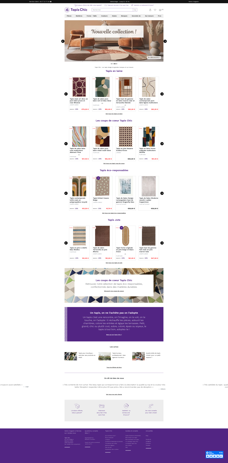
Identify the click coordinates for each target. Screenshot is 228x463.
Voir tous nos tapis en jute (114, 262)
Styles (114, 16)
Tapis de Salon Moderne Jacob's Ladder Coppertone (148, 200)
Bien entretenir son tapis (132, 439)
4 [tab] (116, 63)
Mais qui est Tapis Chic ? (114, 334)
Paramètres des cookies (111, 449)
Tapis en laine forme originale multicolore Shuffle (147, 150)
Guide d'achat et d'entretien (133, 435)
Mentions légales (109, 445)
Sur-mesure (149, 16)
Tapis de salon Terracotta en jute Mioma (100, 250)
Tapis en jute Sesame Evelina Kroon (124, 149)
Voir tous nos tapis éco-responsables (114, 213)
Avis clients (128, 445)
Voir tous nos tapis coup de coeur (114, 163)
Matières (79, 16)
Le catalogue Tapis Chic (131, 441)
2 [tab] (113, 63)
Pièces (69, 16)
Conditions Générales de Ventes (114, 441)
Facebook (148, 439)
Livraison (107, 439)
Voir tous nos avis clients (114, 394)
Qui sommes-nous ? (110, 435)
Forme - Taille (92, 16)
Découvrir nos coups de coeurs (114, 291)
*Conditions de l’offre (111, 443)
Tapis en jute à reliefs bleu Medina (78, 249)
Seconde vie (136, 16)
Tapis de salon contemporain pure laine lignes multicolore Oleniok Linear (148, 102)
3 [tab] (114, 63)
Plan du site (108, 447)
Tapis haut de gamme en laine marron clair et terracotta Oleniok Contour (125, 102)
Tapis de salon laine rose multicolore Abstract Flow (77, 150)
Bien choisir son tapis (131, 437)
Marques (124, 16)
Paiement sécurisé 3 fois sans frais (102, 413)
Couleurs (104, 16)
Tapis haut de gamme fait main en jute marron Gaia (147, 250)
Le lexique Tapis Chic (131, 443)
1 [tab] (111, 63)
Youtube (148, 445)
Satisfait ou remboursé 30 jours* (126, 413)
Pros (159, 16)
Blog (147, 435)
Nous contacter (109, 437)
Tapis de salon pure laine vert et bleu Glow (102, 100)
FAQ (126, 447)
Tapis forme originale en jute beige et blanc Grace (125, 250)
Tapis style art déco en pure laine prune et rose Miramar (79, 101)
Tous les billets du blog (114, 367)
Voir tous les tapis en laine (114, 113)
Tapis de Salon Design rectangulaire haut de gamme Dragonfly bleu (125, 200)
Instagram (148, 441)
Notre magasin (194, 1)
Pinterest (148, 443)
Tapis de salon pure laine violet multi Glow (102, 149)
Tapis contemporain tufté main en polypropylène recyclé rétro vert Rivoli (78, 201)
